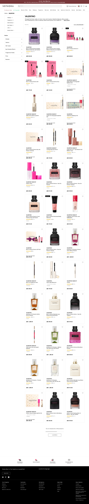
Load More (54, 435)
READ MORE (67, 20)
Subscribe (6, 473)
